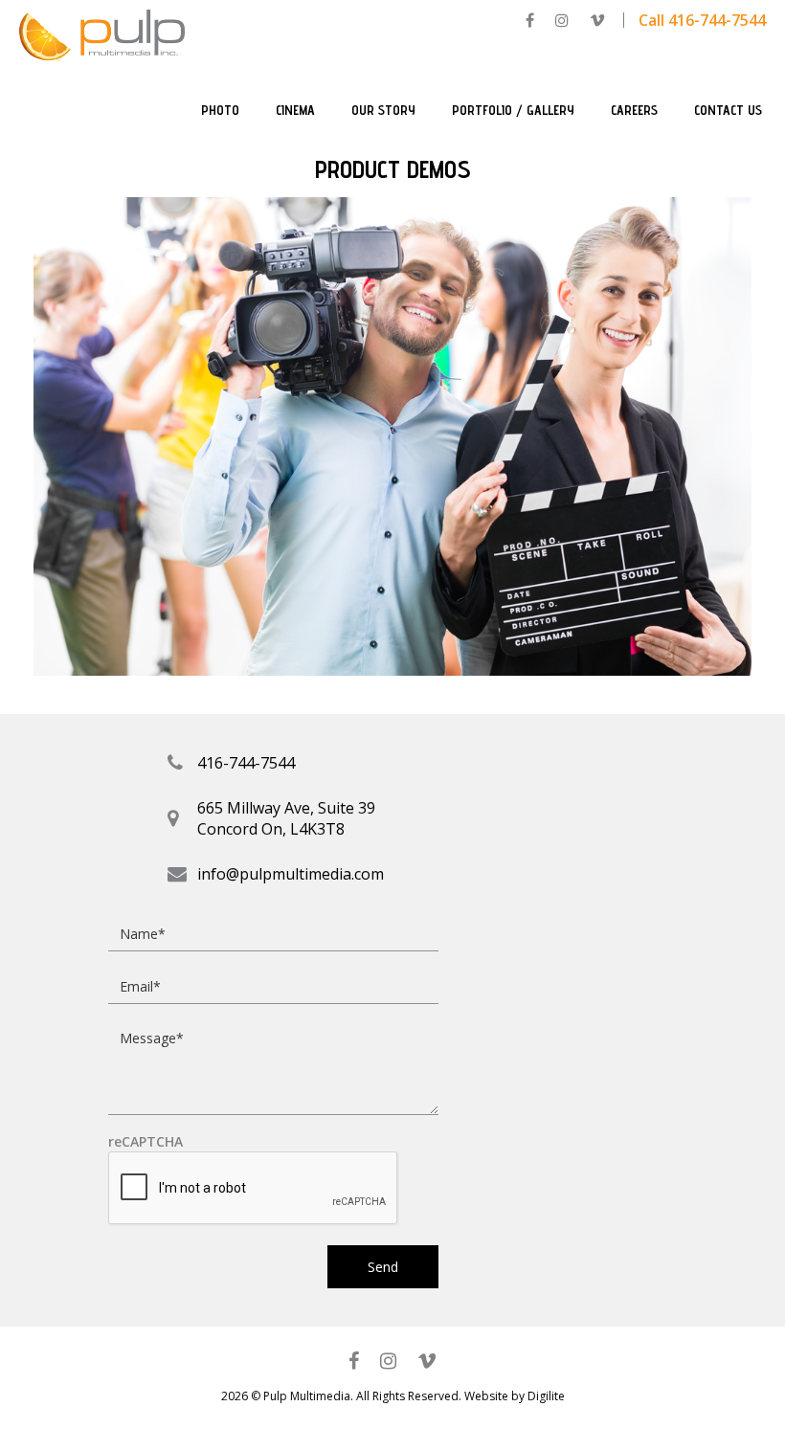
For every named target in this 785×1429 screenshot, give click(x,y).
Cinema (295, 110)
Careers (634, 110)
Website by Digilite (514, 1396)
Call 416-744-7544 (702, 20)
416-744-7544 (246, 762)
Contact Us (728, 110)
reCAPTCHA (145, 1142)
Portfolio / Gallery (513, 110)
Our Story (383, 110)
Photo (220, 110)
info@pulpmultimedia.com (290, 873)
